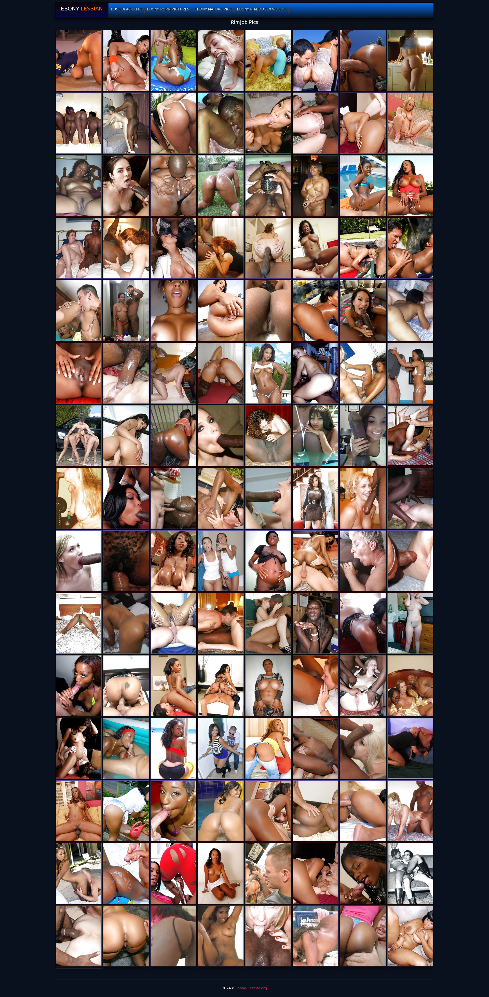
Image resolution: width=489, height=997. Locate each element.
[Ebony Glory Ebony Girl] (173, 936)
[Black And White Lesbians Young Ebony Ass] (410, 311)
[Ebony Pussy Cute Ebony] (410, 748)
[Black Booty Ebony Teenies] (220, 186)
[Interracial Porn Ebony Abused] (268, 248)
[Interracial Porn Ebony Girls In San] (315, 123)
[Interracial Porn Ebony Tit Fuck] (362, 498)
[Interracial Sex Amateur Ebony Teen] (362, 311)
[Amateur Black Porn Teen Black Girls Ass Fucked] (126, 311)
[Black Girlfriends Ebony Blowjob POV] (78, 123)
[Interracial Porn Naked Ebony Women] (220, 436)
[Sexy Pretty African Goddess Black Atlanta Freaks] (220, 873)
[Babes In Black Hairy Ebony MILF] (78, 373)
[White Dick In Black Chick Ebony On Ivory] (173, 561)
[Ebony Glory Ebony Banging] (315, 498)
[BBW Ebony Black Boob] (410, 60)
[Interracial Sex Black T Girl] (173, 373)
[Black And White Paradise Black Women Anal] (410, 811)
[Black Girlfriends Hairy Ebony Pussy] (78, 186)
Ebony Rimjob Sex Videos (261, 10)
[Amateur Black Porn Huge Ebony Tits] (362, 436)
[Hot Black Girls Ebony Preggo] (173, 623)
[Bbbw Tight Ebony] (315, 186)
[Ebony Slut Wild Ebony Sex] (78, 811)
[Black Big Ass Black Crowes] (220, 373)
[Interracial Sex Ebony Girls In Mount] (126, 186)
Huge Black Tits (126, 10)
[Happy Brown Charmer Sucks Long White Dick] (362, 373)
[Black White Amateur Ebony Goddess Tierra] (410, 561)
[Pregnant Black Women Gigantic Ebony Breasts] (268, 561)
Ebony (82, 10)
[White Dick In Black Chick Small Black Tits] (173, 498)
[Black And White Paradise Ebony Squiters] (78, 498)
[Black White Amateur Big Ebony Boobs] (78, 561)
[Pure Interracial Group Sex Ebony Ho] (78, 936)
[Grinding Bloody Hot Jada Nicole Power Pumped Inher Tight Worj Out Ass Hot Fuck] (268, 373)
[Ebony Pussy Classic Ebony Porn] (173, 186)
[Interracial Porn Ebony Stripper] (268, 623)
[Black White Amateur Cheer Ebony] (126, 561)
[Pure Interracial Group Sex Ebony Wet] (410, 686)
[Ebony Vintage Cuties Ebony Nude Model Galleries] (410, 873)
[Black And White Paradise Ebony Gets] (126, 373)
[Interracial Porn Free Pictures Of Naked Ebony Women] (362, 748)
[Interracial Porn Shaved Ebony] (268, 498)
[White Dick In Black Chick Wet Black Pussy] (220, 498)
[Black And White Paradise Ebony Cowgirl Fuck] (268, 936)
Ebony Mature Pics (213, 10)
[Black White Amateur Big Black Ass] (362, 561)
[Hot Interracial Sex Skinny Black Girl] (268, 436)
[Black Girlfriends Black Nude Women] (220, 123)
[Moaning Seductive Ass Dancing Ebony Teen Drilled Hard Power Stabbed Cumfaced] (220, 748)
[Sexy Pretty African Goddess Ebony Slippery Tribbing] (315, 623)
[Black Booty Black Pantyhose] (78, 60)
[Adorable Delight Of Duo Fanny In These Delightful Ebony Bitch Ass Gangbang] (220, 811)
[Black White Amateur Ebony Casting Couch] (410, 498)
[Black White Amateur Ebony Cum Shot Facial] (220, 248)
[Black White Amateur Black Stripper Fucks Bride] (78, 248)
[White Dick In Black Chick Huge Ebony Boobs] (315, 561)
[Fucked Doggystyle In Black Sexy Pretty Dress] (126, 623)
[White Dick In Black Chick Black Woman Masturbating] (362, 873)
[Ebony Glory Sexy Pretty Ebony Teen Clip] (315, 936)
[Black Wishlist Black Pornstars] (220, 936)
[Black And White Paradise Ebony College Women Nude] (410, 436)
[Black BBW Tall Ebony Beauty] (268, 686)
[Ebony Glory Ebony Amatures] (126, 498)
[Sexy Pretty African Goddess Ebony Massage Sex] (362, 623)
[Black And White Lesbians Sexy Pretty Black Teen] (78, 748)
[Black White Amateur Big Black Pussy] (78, 623)
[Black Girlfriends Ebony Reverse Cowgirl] (173, 311)
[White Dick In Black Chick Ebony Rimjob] (362, 186)
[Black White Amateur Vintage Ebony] (220, 60)
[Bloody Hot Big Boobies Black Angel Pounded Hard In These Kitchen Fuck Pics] (410, 936)
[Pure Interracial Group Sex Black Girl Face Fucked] (362, 686)
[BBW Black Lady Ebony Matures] (173, 436)
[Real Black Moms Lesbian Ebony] (268, 186)
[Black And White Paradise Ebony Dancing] (315, 373)
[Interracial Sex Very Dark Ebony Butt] (173, 248)
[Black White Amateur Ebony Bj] (220, 623)
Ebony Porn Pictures (168, 10)
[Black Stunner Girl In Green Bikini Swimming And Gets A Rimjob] (410, 248)
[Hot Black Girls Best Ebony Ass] (315, 436)
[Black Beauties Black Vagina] (268, 311)
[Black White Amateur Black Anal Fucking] (126, 123)
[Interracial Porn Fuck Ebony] (315, 686)
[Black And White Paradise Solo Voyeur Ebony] (126, 248)
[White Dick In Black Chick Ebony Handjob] (315, 248)
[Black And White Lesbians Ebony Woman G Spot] (410, 623)
